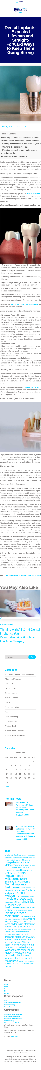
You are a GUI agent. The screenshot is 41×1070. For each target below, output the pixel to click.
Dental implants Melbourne (15, 886)
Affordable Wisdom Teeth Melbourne (19, 674)
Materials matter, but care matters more (19, 150)
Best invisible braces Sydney (27, 857)
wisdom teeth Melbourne (18, 940)
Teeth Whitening (11, 717)
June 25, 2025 (6, 127)
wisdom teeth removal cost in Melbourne (19, 946)
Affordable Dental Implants (13, 1018)
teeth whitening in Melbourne (20, 924)
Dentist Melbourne (15, 894)
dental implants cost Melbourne (15, 875)
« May (7, 787)
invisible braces (15, 898)
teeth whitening (28, 919)
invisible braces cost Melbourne (19, 904)
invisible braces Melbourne (15, 914)
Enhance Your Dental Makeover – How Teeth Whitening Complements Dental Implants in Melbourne (25, 831)
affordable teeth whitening (14, 855)
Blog (5, 991)
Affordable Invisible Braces (13, 1023)
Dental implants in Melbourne (17, 880)
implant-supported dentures (27, 896)
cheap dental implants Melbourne (18, 575)
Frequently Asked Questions (14, 156)
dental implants (18, 868)
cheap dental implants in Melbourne (17, 860)
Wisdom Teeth (10, 726)
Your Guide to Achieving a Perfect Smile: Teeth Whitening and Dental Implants (25, 807)
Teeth (7, 712)
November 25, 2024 (6, 624)
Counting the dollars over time (15, 147)
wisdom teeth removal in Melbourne (18, 954)
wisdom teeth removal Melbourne (18, 959)
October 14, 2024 (22, 815)
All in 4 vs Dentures (13, 679)
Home (6, 984)
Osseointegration (12, 707)
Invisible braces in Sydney (25, 910)
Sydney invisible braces (14, 919)
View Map (14, 1036)
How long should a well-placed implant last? (21, 138)
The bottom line (9, 153)
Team (6, 989)
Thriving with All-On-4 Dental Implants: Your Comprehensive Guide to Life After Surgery (20, 635)
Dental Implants (11, 693)
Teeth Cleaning (9, 1021)
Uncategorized (11, 721)
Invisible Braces (11, 698)
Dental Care (9, 684)
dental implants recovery (16, 890)
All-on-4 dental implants (29, 855)
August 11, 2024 (22, 839)
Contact (6, 993)
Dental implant (10, 688)
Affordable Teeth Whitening (13, 1014)
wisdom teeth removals (17, 963)
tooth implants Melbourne (17, 935)
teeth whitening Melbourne (17, 926)
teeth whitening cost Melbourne (18, 921)
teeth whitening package (24, 929)
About (6, 986)
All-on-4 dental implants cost (12, 857)
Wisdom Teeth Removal (14, 731)
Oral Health (9, 703)
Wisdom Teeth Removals (15, 736)
